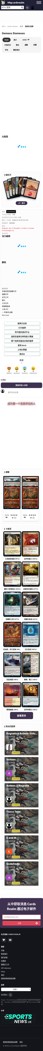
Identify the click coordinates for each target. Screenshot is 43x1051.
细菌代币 (5, 294)
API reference (6, 968)
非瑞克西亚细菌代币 (9, 291)
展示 (3, 300)
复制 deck (22, 345)
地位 (2, 975)
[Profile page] (32, 7)
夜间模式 (4, 995)
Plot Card (5, 315)
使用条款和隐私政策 (8, 978)
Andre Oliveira (12, 26)
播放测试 (16, 50)
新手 (23, 203)
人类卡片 (5, 309)
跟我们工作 (5, 964)
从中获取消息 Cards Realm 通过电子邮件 (21, 906)
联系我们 (4, 954)
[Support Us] (4, 940)
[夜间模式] (27, 8)
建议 (17, 45)
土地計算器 (22, 350)
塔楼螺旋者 (6, 306)
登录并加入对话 (21, 385)
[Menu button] (38, 4)
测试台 (22, 354)
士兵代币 (5, 303)
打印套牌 (22, 328)
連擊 (26, 45)
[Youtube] (10, 940)
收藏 (35, 45)
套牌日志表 (22, 323)
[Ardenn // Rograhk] (9, 804)
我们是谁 (4, 958)
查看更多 (21, 715)
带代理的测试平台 (22, 332)
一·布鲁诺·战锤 (7, 312)
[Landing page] (3, 2)
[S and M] (9, 857)
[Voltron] (9, 778)
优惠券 (3, 961)
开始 (2, 950)
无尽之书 (5, 297)
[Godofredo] (9, 883)
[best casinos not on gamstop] (18, 1018)
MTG (3, 26)
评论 (6, 50)
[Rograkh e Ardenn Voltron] (9, 752)
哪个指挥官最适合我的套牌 (22, 341)
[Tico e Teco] (9, 830)
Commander (11, 212)
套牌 (21, 26)
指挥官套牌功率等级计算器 (22, 336)
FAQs (3, 971)
